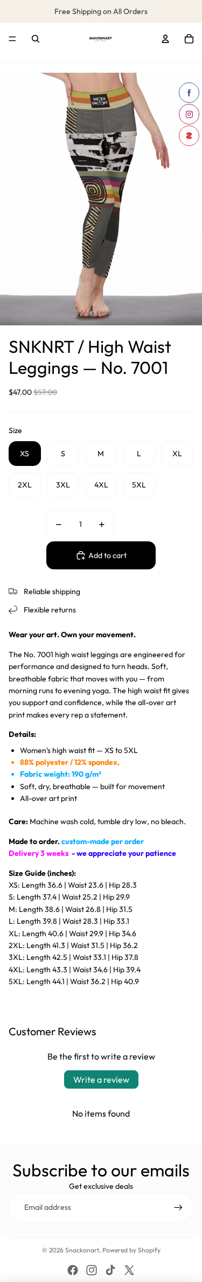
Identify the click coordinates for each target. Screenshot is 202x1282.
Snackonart (82, 1250)
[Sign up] (178, 1207)
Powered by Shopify (131, 1250)
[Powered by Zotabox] (189, 136)
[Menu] (12, 39)
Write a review (101, 1079)
